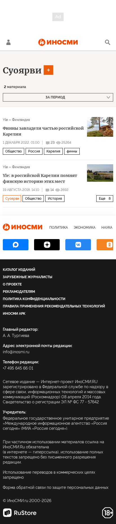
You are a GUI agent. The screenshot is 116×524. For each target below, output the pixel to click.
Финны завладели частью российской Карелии (43, 131)
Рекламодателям (19, 292)
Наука (106, 227)
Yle (5, 120)
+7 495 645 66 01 (18, 368)
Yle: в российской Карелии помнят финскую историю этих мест (40, 178)
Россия (34, 151)
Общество (13, 151)
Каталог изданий (19, 270)
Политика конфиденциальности (34, 299)
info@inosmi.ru (16, 352)
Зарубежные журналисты (27, 277)
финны (72, 151)
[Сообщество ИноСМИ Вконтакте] (78, 244)
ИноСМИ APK (14, 314)
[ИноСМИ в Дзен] (47, 244)
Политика (58, 227)
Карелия (53, 151)
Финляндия (21, 120)
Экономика (84, 227)
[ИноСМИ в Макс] (15, 244)
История (55, 199)
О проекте (12, 284)
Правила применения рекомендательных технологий (54, 306)
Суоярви (22, 70)
